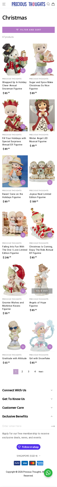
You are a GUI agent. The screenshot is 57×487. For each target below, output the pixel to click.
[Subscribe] (53, 426)
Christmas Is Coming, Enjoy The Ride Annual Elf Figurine (41, 249)
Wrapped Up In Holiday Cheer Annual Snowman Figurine (14, 85)
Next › (41, 371)
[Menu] (4, 4)
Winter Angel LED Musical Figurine (38, 140)
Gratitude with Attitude (14, 358)
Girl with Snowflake (39, 358)
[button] (48, 4)
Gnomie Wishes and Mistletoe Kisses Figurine (13, 305)
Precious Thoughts (32, 472)
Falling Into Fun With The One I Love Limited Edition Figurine (14, 249)
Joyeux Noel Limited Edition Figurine (40, 196)
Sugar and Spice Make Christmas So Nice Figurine (41, 85)
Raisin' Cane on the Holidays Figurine (12, 196)
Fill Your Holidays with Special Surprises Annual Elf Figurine (14, 141)
